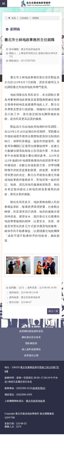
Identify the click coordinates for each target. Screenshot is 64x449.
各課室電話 (39, 388)
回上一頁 (53, 311)
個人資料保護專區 (31, 349)
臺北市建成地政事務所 (35, 3)
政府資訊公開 (31, 355)
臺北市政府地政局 (35, 401)
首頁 (14, 18)
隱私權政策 (31, 343)
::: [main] (6, 18)
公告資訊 (24, 18)
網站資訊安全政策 (31, 337)
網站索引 (3, 3)
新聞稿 (35, 18)
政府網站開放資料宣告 (31, 331)
